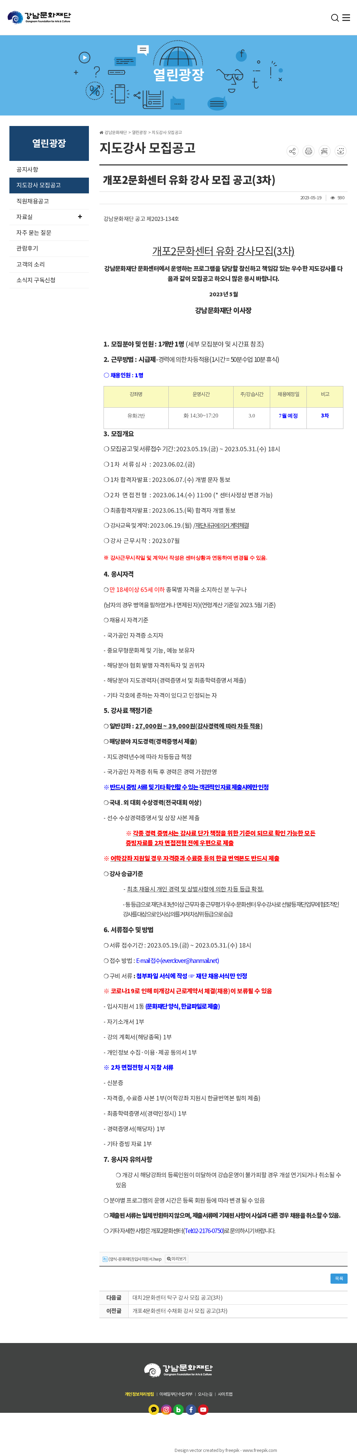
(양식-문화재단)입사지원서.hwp (135, 1259)
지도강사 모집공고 (38, 185)
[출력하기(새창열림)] (308, 150)
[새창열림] (154, 1409)
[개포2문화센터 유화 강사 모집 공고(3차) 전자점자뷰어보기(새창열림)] (324, 150)
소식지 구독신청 (35, 280)
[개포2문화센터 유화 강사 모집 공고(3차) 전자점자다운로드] (340, 150)
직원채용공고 (32, 201)
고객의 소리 (30, 264)
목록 (339, 1279)
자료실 (24, 217)
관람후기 (27, 248)
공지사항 (27, 169)
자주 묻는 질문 (33, 233)
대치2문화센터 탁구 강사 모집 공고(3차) (177, 1297)
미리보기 (179, 1258)
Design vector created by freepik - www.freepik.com (226, 1450)
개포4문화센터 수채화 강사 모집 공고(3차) (180, 1310)
